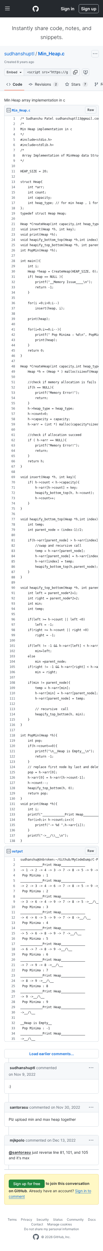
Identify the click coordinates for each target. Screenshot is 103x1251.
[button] (75, 72)
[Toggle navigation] (7, 8)
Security (42, 1219)
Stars (78, 84)
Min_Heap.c (51, 53)
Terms (12, 1219)
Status (58, 1219)
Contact (37, 1224)
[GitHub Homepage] (36, 1237)
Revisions (46, 84)
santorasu (19, 1107)
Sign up (88, 8)
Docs (92, 1219)
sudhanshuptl (19, 53)
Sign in (67, 8)
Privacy (26, 1219)
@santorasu (20, 1152)
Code (17, 84)
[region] (51, 480)
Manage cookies (59, 1224)
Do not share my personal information (51, 1229)
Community (75, 1219)
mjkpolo (17, 1140)
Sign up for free (26, 1183)
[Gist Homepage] (35, 9)
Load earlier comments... (51, 1053)
